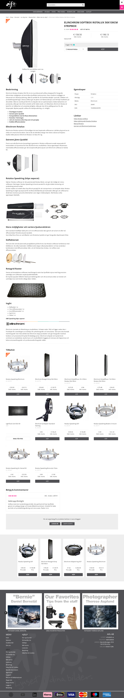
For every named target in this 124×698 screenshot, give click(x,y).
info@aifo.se (110, 637)
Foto (54, 12)
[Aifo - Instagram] (12, 694)
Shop (11, 17)
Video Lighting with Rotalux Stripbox (85, 121)
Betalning (9, 665)
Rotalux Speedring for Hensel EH (16, 468)
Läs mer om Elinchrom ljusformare (85, 126)
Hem (7, 638)
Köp (103, 49)
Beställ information (12, 670)
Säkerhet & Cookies (12, 667)
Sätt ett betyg (85, 29)
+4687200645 (110, 640)
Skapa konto (68, 524)
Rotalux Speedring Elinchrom (15, 379)
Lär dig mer (24, 17)
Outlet (88, 12)
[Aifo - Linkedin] (35, 694)
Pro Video (61, 12)
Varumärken (38, 12)
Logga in (55, 524)
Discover (80, 12)
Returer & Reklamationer (14, 677)
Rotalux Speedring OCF (72, 424)
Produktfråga (72, 49)
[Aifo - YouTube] (24, 694)
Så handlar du (10, 654)
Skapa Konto (10, 683)
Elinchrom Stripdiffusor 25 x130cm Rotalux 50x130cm (76, 380)
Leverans (9, 662)
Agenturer (9, 672)
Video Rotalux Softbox (81, 119)
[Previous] (5, 612)
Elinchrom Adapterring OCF (72, 562)
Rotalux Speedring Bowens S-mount (105, 424)
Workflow (71, 12)
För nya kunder (11, 652)
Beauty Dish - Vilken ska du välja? (38, 17)
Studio (47, 12)
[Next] (59, 78)
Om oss (8, 645)
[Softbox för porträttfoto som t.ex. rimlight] (33, 46)
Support (8, 675)
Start (7, 17)
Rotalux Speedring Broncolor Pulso (46, 468)
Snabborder (10, 643)
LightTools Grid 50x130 (13, 424)
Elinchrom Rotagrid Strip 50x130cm (46, 379)
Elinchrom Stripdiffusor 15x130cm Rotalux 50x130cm (104, 380)
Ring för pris (18, 439)
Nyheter (8, 640)
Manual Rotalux (79, 124)
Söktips (8, 657)
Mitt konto (9, 660)
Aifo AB (110, 634)
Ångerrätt (9, 680)
